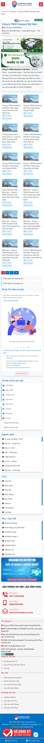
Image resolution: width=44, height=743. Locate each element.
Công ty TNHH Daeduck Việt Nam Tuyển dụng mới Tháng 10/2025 (11, 165)
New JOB (9, 390)
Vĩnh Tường (9, 494)
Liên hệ (6, 668)
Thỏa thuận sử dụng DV (13, 678)
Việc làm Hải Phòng (11, 704)
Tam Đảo (8, 512)
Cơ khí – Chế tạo (11, 461)
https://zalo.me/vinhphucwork (20, 367)
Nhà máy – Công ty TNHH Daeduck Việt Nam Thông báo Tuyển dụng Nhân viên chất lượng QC (10, 255)
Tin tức (8, 418)
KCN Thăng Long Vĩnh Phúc (15, 527)
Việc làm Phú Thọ (10, 701)
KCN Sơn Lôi (9, 550)
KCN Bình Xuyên (10, 532)
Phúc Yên (8, 490)
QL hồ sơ (9, 399)
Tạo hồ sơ (9, 404)
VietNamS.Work (10, 697)
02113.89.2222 (16, 365)
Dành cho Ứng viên (11, 427)
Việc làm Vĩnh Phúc (11, 708)
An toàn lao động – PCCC (14, 439)
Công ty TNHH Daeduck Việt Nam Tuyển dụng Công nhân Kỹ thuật (32, 165)
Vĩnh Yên (8, 481)
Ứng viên (9, 413)
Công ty (8, 409)
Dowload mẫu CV (10, 661)
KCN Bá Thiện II (10, 545)
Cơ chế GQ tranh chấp (12, 685)
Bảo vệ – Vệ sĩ (10, 448)
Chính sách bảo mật (11, 681)
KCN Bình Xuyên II (11, 536)
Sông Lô (8, 503)
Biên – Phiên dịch (11, 452)
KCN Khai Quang (11, 523)
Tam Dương (9, 508)
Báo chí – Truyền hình (12, 443)
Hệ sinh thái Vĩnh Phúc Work (14, 665)
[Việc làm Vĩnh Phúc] (22, 4)
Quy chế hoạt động (11, 688)
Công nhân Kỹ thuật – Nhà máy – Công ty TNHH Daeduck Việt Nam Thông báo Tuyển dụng (10, 195)
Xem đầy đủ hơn (22, 373)
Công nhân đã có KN (12, 466)
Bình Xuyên (9, 485)
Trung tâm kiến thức (11, 423)
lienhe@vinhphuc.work (18, 363)
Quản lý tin (10, 395)
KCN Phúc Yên (10, 554)
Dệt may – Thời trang (12, 470)
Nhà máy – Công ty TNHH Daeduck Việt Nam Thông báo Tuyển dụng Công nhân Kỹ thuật (31, 195)
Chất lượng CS (10, 457)
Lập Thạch (8, 499)
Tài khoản (9, 385)
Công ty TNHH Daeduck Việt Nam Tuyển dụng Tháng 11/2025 (32, 108)
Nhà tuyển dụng (33, 740)
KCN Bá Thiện (10, 541)
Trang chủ (5, 11)
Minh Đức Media (15, 724)
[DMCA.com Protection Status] (7, 654)
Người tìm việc (12, 740)
